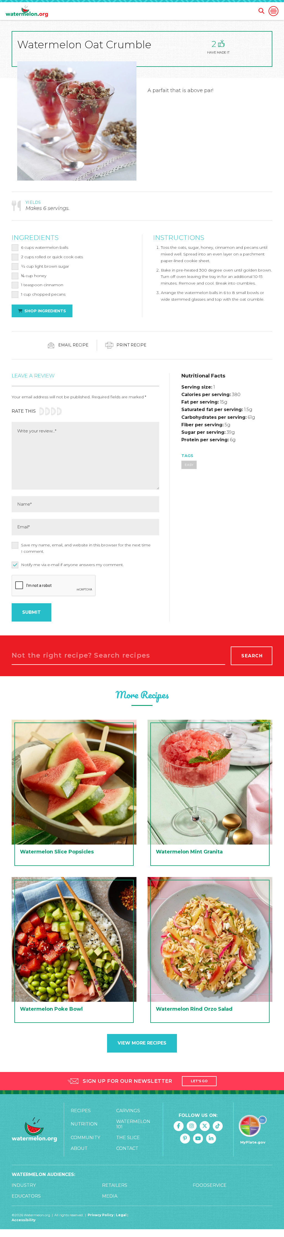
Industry (24, 1185)
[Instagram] (192, 1126)
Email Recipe (72, 345)
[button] (273, 11)
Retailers (114, 1185)
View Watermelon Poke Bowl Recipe (74, 951)
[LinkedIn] (211, 1139)
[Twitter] (205, 1126)
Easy (189, 465)
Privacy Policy (100, 1215)
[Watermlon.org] (34, 1129)
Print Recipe (130, 345)
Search (252, 655)
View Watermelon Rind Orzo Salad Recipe (210, 951)
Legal (121, 1215)
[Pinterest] (185, 1139)
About (79, 1148)
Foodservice (210, 1185)
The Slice (128, 1137)
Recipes (81, 1110)
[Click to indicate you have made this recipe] (221, 43)
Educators (26, 1196)
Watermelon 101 (133, 1124)
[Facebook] (179, 1126)
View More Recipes (142, 1043)
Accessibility (24, 1220)
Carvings (128, 1110)
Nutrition (84, 1124)
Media (109, 1196)
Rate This (24, 411)
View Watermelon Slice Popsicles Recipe (74, 794)
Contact (127, 1148)
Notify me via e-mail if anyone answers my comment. (72, 564)
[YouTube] (198, 1139)
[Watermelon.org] (27, 11)
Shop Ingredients (45, 310)
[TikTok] (218, 1126)
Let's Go (199, 1081)
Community (85, 1137)
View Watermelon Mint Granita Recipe (210, 794)
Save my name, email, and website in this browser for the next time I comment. (86, 548)
